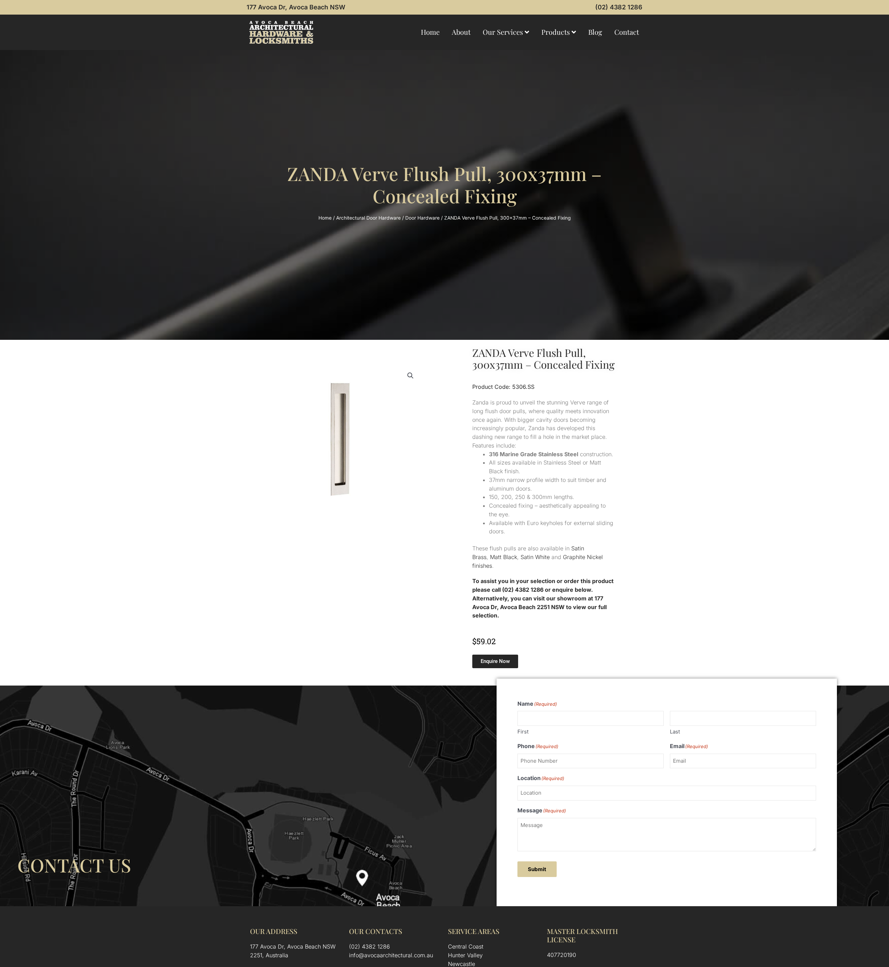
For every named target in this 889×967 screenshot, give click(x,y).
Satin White (535, 557)
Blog (595, 31)
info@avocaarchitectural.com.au (391, 955)
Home (430, 31)
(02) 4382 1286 (618, 7)
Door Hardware (422, 218)
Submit (537, 869)
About (461, 31)
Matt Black (503, 557)
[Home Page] (281, 32)
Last (675, 731)
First (523, 731)
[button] (410, 375)
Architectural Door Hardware (368, 218)
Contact (626, 31)
